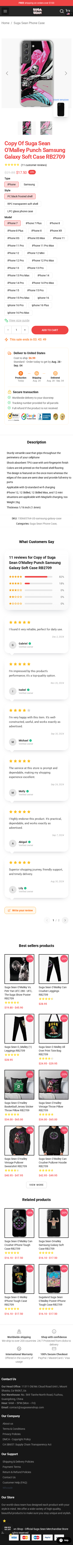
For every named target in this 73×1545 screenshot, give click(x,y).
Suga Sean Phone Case (29, 23)
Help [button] (66, 1540)
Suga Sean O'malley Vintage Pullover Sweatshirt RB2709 (15, 1162)
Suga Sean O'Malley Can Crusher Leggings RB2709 (53, 991)
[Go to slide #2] (46, 128)
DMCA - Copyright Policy (17, 1439)
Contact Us (9, 1477)
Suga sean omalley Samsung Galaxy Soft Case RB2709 (51, 1245)
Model (8, 217)
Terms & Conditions (14, 1428)
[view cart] (68, 11)
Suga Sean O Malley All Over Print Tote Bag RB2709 (52, 1050)
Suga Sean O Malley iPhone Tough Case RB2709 (15, 1301)
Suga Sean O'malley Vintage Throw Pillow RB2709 (51, 1106)
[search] (62, 11)
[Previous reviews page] (47, 920)
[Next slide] (66, 73)
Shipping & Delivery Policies (18, 1461)
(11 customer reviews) (34, 165)
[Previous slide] (7, 73)
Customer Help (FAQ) (15, 1482)
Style (7, 190)
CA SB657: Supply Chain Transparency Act (27, 1444)
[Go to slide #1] (27, 128)
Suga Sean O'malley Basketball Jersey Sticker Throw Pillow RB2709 (18, 1106)
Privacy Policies (12, 1434)
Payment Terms (12, 1466)
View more (36, 1185)
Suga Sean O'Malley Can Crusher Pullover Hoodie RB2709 (53, 1162)
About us (8, 1423)
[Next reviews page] (65, 920)
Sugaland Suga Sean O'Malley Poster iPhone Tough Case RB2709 (52, 1301)
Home (5, 23)
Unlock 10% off (7, 1528)
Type (7, 178)
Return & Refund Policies (17, 1472)
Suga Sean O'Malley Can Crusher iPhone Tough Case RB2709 (18, 1245)
